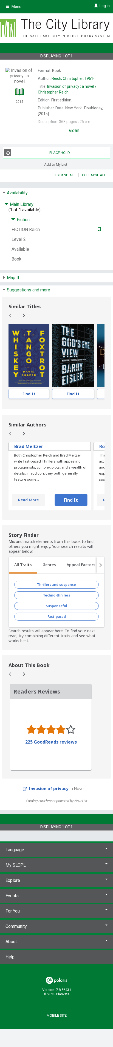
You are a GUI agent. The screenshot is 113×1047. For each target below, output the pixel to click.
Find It (28, 393)
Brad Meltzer (28, 446)
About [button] (11, 941)
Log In (105, 6)
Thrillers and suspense (56, 584)
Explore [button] (12, 880)
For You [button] (12, 911)
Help (10, 957)
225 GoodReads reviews (51, 742)
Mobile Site (57, 1015)
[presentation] (29, 355)
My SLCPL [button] (15, 865)
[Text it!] (98, 229)
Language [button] (14, 849)
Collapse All (94, 175)
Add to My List (55, 164)
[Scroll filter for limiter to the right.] (100, 565)
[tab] (23, 565)
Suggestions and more (28, 290)
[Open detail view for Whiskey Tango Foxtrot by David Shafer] (29, 355)
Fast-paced (56, 616)
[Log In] (95, 6)
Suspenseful (56, 606)
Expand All (65, 175)
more (74, 131)
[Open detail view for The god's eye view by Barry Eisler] (73, 355)
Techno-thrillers (56, 595)
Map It (13, 277)
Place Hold (59, 153)
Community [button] (16, 926)
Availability (17, 192)
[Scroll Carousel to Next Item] (23, 315)
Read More (28, 499)
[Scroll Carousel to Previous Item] (10, 315)
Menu (16, 6)
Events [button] (12, 895)
